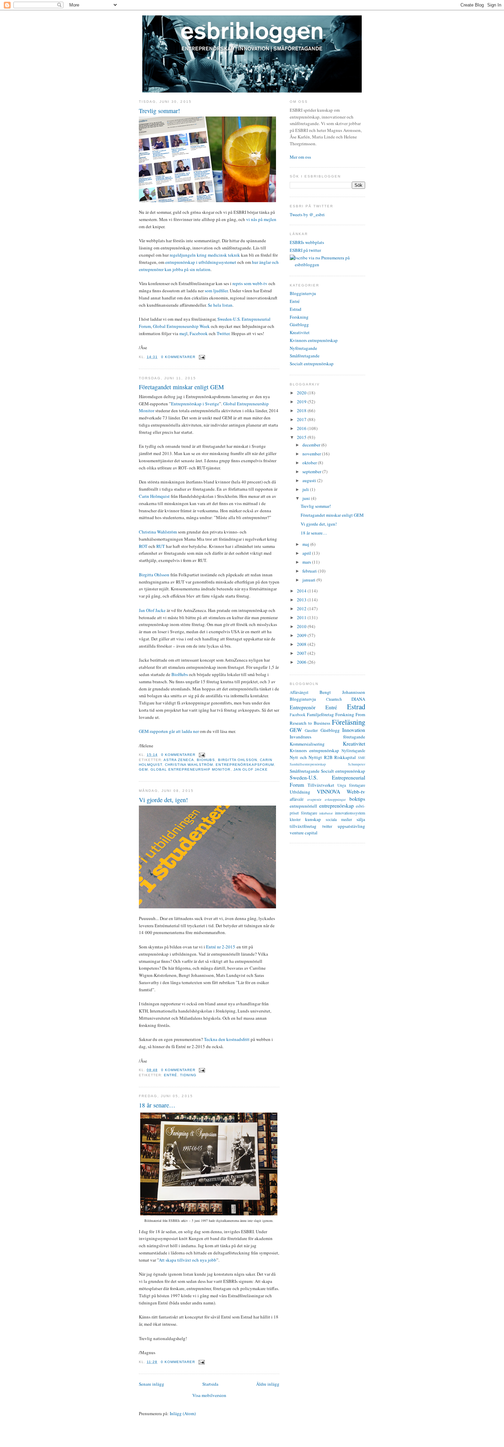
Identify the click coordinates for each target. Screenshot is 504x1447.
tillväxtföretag (303, 826)
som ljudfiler (216, 290)
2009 (302, 635)
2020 (302, 393)
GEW (296, 729)
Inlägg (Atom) (183, 1413)
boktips (357, 798)
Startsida (210, 1384)
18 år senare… (157, 1105)
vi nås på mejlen (261, 219)
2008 (302, 644)
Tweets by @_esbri (307, 214)
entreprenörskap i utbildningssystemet (200, 262)
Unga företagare (351, 785)
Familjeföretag (320, 714)
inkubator (326, 813)
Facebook (199, 333)
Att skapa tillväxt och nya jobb (187, 1260)
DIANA (358, 699)
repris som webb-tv (249, 283)
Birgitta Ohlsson (154, 575)
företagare (309, 813)
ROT (143, 546)
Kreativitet (300, 332)
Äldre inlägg (267, 1384)
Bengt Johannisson (342, 692)
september (312, 471)
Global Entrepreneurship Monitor (190, 769)
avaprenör (314, 799)
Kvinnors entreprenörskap (314, 340)
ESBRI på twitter (305, 250)
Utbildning (300, 792)
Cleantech (334, 699)
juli (306, 489)
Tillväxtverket (321, 785)
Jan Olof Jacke (152, 610)
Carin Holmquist (154, 496)
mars (307, 562)
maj (306, 544)
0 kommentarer (178, 357)
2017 (302, 419)
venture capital (303, 833)
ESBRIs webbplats (307, 242)
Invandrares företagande (327, 737)
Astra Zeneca (179, 760)
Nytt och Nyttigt (306, 757)
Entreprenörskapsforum (245, 765)
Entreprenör (302, 707)
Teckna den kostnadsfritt (227, 1039)
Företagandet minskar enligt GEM (181, 387)
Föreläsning (348, 722)
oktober (310, 462)
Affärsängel (299, 692)
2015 (302, 437)
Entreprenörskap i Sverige (195, 404)
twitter (327, 826)
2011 (302, 617)
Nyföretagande (303, 348)
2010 (302, 626)
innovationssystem (350, 813)
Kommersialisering (307, 744)
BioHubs (179, 674)
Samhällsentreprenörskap (308, 764)
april (307, 553)
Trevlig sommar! (159, 111)
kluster (295, 819)
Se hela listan (220, 305)
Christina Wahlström (158, 532)
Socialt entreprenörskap (312, 363)
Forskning (299, 317)
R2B (328, 757)
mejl (183, 333)
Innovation (353, 729)
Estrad (295, 309)
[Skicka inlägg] (201, 357)
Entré (170, 1075)
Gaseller (311, 730)
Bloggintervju (303, 293)
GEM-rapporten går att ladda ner (169, 731)
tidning (188, 1075)
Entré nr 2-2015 (220, 947)
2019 (302, 401)
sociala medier (339, 819)
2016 (302, 428)
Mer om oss (300, 157)
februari (310, 571)
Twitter (223, 333)
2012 (302, 608)
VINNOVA (328, 791)
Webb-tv (356, 791)
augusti (309, 480)
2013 (302, 600)
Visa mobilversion (209, 1395)
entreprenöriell (303, 806)
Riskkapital (345, 757)
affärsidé (296, 799)
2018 (302, 410)
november (312, 454)
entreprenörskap (336, 805)
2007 (302, 653)
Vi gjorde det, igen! (163, 800)
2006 (302, 662)
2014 (302, 591)
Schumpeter (356, 764)
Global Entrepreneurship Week (181, 326)
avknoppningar (335, 799)
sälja (361, 819)
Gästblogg (299, 324)
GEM (143, 769)
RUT (160, 546)
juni (306, 498)
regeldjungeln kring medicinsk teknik (205, 255)
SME (361, 757)
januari (309, 580)
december (311, 445)
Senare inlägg (151, 1384)
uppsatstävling (351, 826)
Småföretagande (305, 356)
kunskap (313, 819)
